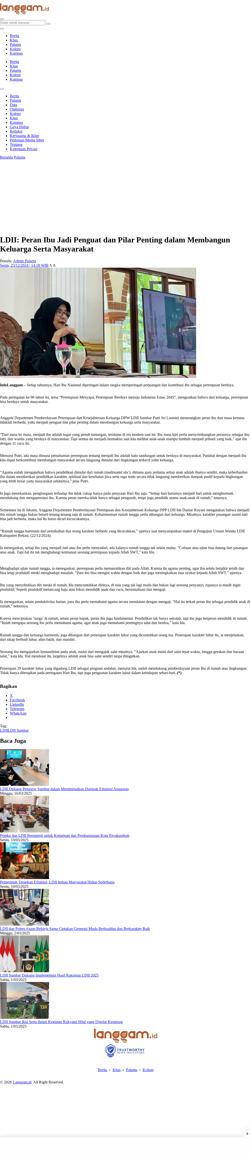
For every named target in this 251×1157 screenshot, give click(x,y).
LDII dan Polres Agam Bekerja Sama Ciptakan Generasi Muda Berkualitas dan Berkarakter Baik (75, 929)
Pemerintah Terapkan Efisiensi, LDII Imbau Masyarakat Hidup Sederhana (57, 882)
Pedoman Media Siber (27, 140)
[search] (2, 19)
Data (13, 105)
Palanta (15, 44)
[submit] (48, 24)
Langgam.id (22, 1082)
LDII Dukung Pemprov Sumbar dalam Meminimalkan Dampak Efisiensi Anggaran (64, 789)
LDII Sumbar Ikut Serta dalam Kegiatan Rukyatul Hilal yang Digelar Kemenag (61, 1022)
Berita (14, 36)
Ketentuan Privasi (23, 149)
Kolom (15, 49)
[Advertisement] (125, 1147)
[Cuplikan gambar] (24, 784)
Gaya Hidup (19, 127)
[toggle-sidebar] (2, 28)
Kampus (16, 53)
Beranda (6, 157)
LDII (4, 730)
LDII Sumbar (18, 730)
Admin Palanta (24, 261)
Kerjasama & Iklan (24, 136)
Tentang (16, 144)
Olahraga (17, 109)
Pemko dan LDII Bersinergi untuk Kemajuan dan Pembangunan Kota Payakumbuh (64, 835)
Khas (14, 40)
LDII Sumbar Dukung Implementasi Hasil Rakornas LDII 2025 (49, 975)
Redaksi (16, 131)
